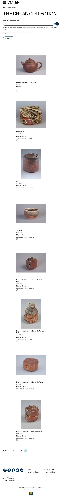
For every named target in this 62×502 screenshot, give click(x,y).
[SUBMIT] (57, 24)
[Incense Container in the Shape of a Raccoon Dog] (31, 314)
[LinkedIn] (21, 470)
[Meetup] (17, 470)
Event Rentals (49, 472)
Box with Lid (20, 131)
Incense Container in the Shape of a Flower (29, 382)
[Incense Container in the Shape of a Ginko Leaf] (31, 263)
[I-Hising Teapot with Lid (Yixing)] (31, 65)
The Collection (11, 7)
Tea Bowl (19, 230)
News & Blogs (33, 472)
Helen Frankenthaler (37, 27)
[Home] (13, 2)
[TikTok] (9, 470)
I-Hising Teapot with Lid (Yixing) (26, 82)
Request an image (8, 33)
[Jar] (31, 164)
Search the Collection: (11, 20)
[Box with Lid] (31, 114)
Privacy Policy (36, 489)
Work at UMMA (50, 470)
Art (4, 7)
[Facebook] (13, 470)
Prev (6, 451)
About (30, 470)
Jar (17, 181)
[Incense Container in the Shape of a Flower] (31, 365)
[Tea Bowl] (31, 213)
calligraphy (27, 27)
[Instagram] (5, 470)
